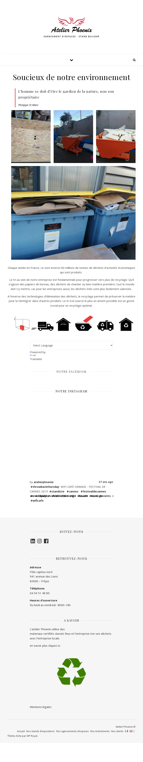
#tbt (73, 496)
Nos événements (100, 731)
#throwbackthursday (45, 486)
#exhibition (60, 496)
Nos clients (117, 731)
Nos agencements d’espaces (72, 731)
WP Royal (32, 736)
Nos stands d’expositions (40, 731)
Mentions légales (41, 707)
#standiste (56, 491)
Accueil (21, 731)
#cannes (72, 491)
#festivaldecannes (93, 491)
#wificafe (37, 500)
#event (83, 496)
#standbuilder (40, 496)
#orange (96, 496)
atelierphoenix (43, 482)
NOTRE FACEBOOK (71, 372)
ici (59, 645)
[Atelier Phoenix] (71, 27)
